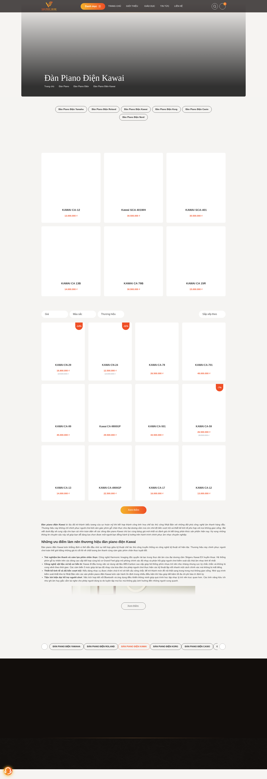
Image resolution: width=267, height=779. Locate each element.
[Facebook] (178, 701)
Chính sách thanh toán (144, 708)
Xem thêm (133, 510)
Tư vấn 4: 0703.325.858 (212, 776)
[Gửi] (222, 693)
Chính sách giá (140, 703)
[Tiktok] (191, 701)
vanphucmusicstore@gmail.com (57, 728)
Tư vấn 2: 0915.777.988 (212, 769)
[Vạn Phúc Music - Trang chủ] (54, 690)
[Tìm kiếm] (215, 6)
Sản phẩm (96, 703)
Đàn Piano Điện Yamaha (71, 109)
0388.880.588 (185, 715)
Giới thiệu (95, 697)
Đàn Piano (64, 86)
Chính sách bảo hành (143, 725)
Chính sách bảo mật (143, 697)
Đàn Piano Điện (81, 86)
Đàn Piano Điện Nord (133, 117)
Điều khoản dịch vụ (142, 691)
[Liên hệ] (8, 771)
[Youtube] (184, 701)
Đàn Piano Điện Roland (104, 109)
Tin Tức (94, 708)
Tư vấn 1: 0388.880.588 (212, 765)
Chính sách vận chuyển (144, 714)
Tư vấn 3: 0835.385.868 (212, 772)
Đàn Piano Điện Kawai (135, 109)
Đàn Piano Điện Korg (166, 109)
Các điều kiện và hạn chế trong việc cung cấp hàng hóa (150, 733)
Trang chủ (49, 86)
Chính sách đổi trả (142, 720)
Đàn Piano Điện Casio (197, 109)
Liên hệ (94, 714)
